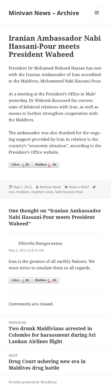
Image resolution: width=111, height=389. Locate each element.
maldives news (42, 192)
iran (12, 192)
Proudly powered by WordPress (33, 382)
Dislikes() (45, 164)
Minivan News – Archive (44, 13)
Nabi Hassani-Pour (69, 192)
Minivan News (50, 187)
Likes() (20, 164)
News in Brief (79, 187)
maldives (23, 192)
